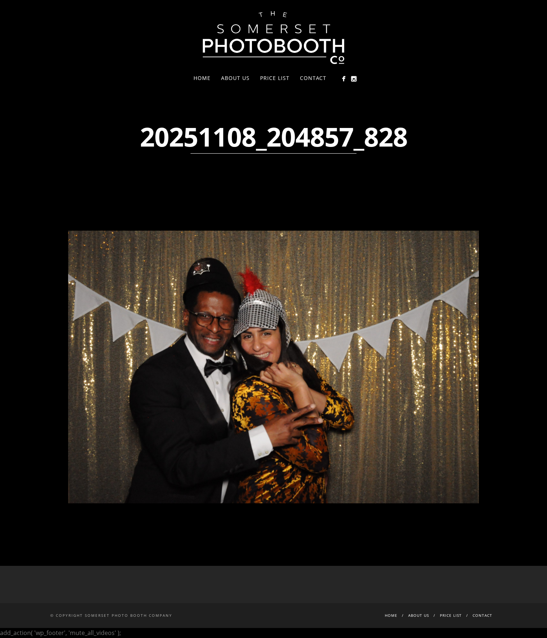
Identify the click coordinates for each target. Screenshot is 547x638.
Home (202, 77)
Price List (275, 77)
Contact (313, 77)
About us (235, 77)
